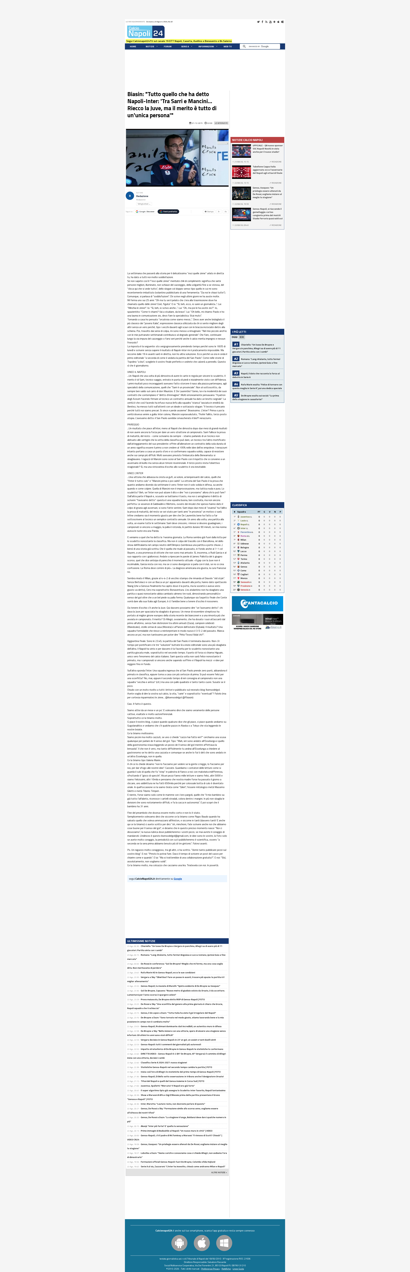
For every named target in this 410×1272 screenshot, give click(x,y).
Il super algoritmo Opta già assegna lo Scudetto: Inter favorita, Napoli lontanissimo (183, 1090)
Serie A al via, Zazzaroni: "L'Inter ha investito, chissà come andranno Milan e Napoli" (183, 1166)
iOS (278, 21)
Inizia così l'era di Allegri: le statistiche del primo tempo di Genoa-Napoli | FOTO (181, 1071)
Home (133, 46)
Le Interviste (221, 123)
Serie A (185, 46)
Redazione (142, 196)
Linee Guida (238, 1268)
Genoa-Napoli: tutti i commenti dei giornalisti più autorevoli (171, 1044)
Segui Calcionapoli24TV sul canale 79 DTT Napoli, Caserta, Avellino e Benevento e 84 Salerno (179, 41)
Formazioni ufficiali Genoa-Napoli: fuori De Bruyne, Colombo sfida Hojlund (178, 1161)
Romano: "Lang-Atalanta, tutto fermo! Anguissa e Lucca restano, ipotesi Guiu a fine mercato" (256, 362)
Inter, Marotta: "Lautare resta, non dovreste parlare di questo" (173, 1103)
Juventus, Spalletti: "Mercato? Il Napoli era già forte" (168, 1085)
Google (146, 211)
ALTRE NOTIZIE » (219, 1172)
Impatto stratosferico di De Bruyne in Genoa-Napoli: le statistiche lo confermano (182, 1049)
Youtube (270, 21)
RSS (266, 21)
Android (274, 21)
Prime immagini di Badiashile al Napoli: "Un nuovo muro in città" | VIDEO (176, 1130)
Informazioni (206, 46)
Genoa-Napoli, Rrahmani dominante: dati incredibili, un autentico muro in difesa (181, 1026)
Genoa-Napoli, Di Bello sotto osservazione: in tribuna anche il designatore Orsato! (182, 1076)
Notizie (150, 46)
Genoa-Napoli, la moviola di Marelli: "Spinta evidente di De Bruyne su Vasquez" (180, 986)
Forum (168, 46)
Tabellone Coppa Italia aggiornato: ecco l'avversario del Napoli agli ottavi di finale (267, 170)
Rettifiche (226, 1268)
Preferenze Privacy (210, 1268)
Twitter (258, 21)
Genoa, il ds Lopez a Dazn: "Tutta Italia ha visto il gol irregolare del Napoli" (178, 1012)
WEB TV (228, 46)
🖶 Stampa (209, 211)
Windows (282, 21)
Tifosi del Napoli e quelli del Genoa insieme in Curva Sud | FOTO (172, 1081)
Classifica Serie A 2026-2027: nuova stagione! (164, 1062)
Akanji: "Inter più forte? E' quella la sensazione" (165, 1126)
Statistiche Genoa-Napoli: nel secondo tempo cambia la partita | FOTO (176, 1067)
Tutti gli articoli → (144, 204)
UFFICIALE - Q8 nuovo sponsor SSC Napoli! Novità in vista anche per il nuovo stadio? (268, 148)
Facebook (262, 21)
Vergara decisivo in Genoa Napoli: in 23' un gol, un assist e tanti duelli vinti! (178, 1039)
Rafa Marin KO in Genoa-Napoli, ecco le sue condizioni (168, 972)
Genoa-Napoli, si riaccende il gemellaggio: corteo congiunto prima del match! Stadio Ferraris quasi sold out (268, 213)
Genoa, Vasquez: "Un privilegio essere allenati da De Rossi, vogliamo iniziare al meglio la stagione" (267, 192)
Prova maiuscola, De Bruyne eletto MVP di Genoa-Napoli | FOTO (173, 999)
